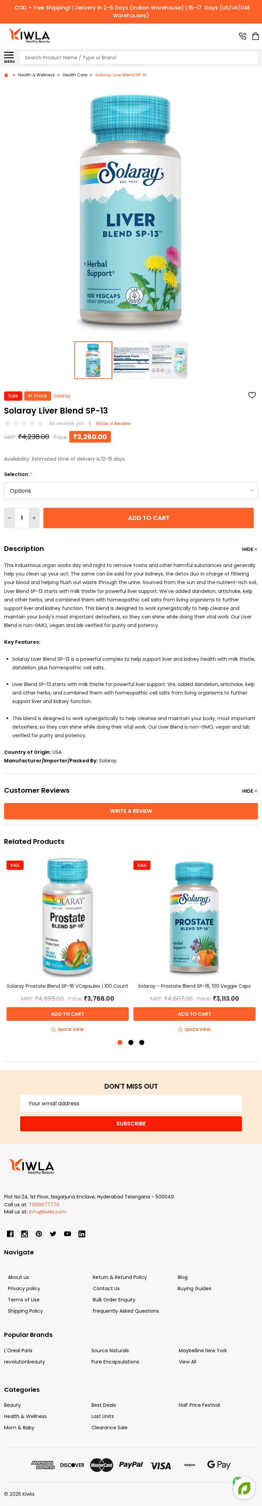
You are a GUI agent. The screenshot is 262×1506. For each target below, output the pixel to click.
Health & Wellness (25, 1416)
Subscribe (131, 1124)
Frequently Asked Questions (126, 1311)
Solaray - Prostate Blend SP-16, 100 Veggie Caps (194, 986)
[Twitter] (53, 1234)
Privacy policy (24, 1288)
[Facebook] (10, 1234)
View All (187, 1361)
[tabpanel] (67, 945)
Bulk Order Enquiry (114, 1299)
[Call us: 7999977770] (242, 36)
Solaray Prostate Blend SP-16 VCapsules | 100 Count (67, 986)
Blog (183, 1277)
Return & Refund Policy (120, 1277)
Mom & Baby (19, 1427)
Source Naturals (110, 1350)
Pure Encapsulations (115, 1361)
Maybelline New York (203, 1350)
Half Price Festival (199, 1405)
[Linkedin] (82, 1234)
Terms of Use (24, 1299)
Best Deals (103, 1405)
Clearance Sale (109, 1427)
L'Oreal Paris (18, 1350)
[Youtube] (67, 1234)
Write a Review (113, 423)
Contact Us (106, 1288)
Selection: (18, 474)
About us (18, 1277)
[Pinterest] (39, 1234)
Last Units (102, 1416)
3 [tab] (142, 1042)
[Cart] (255, 36)
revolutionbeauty (24, 1361)
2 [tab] (131, 1042)
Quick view (71, 1029)
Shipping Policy (25, 1311)
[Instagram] (24, 1234)
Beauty (12, 1405)
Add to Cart (149, 517)
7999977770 (44, 1204)
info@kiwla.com (48, 1211)
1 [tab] (120, 1042)
